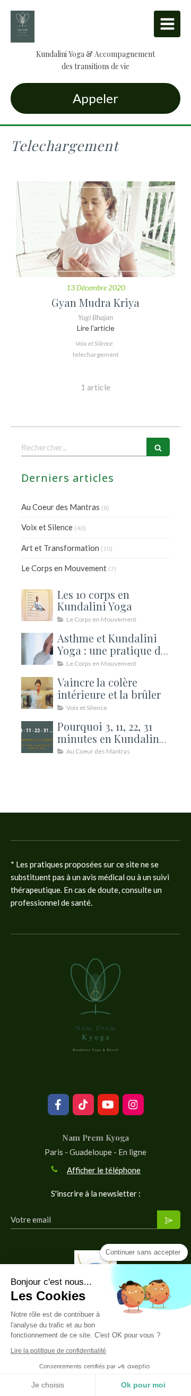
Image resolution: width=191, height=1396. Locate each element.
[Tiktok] (83, 1104)
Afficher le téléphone (104, 1170)
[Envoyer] (168, 1219)
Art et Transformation (60, 548)
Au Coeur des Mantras (60, 507)
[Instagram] (133, 1104)
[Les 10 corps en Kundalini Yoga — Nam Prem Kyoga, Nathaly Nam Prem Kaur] (37, 605)
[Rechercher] (158, 447)
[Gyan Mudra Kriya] (95, 229)
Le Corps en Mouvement (64, 568)
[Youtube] (108, 1104)
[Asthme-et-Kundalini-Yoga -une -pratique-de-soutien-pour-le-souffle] (37, 649)
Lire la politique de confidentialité (58, 1351)
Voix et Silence (47, 527)
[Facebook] (58, 1104)
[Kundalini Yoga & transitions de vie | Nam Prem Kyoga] (22, 27)
